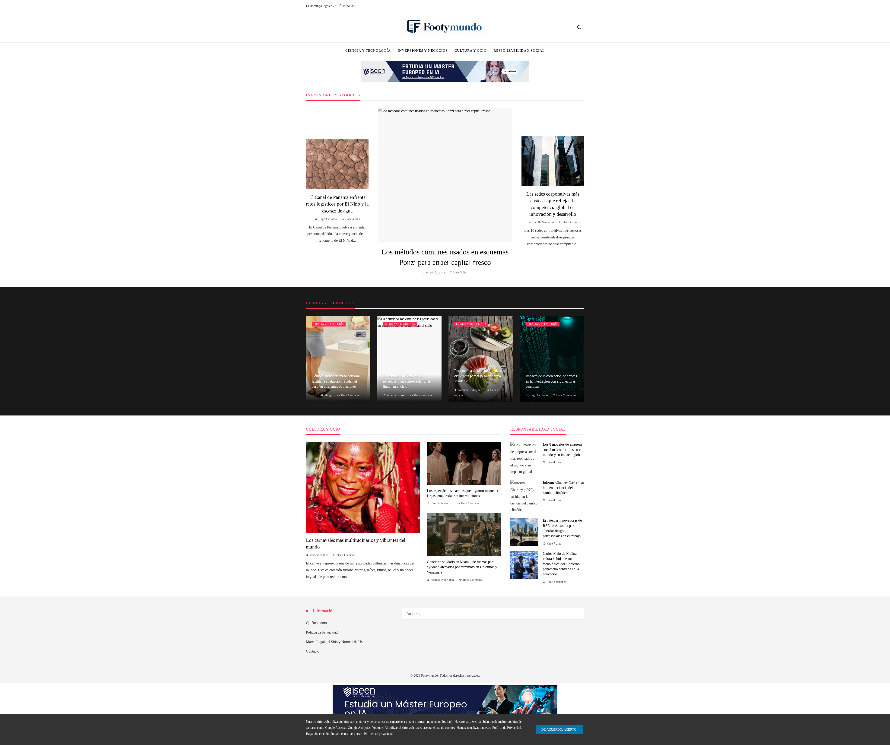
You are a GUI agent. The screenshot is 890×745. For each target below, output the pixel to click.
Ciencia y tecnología (329, 324)
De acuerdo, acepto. (559, 729)
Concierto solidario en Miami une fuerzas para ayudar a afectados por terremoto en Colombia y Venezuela (462, 567)
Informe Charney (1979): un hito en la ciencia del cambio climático (563, 487)
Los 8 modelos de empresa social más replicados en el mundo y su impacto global (562, 449)
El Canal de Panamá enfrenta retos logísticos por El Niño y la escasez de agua (337, 203)
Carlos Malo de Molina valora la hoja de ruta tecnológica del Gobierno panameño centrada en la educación (561, 564)
